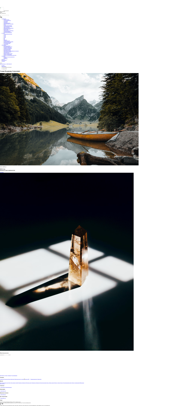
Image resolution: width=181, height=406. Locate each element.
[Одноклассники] (1, 166)
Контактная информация (8, 32)
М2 (4, 39)
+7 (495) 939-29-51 (3, 394)
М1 (4, 38)
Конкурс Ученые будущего (8, 53)
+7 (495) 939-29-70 (3, 387)
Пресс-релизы (2, 383)
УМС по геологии (7, 27)
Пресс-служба (6, 29)
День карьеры (6, 44)
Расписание (6, 379)
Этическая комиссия (7, 31)
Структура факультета (7, 20)
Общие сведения (6, 19)
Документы (5, 22)
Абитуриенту (2, 375)
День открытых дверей (7, 51)
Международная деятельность (8, 28)
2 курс (5, 35)
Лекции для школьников (8, 54)
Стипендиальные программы (8, 41)
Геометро (3, 61)
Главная (3, 65)
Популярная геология (7, 50)
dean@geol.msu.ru (9, 387)
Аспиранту (3, 56)
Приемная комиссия (33, 379)
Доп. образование (14, 375)
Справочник (2, 379)
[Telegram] (3, 166)
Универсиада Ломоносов (8, 48)
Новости (5, 57)
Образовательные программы (8, 23)
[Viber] (4, 166)
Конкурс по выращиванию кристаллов (10, 55)
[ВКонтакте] (0, 166)
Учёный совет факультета (8, 25)
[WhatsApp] (5, 166)
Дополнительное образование (8, 30)
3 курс (5, 36)
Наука (5, 24)
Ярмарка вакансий (7, 40)
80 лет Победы (4, 60)
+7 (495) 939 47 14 (3, 398)
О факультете (4, 18)
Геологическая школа (7, 49)
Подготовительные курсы (8, 46)
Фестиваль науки (6, 52)
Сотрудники (6, 21)
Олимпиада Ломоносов (7, 47)
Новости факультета (11, 379)
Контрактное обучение (7, 42)
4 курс (5, 37)
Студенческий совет (7, 43)
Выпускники (4, 66)
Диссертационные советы (8, 26)
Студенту (3, 33)
